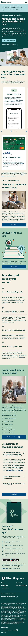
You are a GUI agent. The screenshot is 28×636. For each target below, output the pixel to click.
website (13, 101)
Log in (16, 44)
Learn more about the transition (14, 470)
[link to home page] (6, 2)
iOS (17, 100)
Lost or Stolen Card (21, 585)
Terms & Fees (5, 588)
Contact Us (19, 583)
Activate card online (9, 40)
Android (21, 100)
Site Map (3, 632)
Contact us (22, 357)
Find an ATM (14, 267)
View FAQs (14, 225)
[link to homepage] (12, 578)
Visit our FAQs (5, 568)
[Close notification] (25, 6)
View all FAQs (14, 494)
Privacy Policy (4, 627)
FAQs (17, 9)
